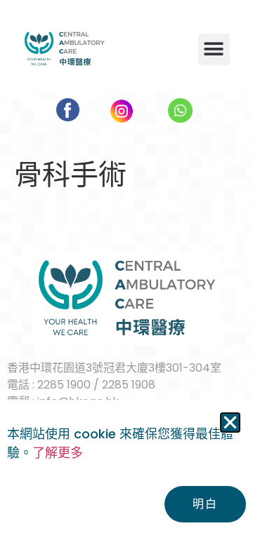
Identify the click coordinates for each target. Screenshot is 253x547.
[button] (214, 49)
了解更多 (57, 452)
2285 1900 (64, 385)
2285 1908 (128, 385)
